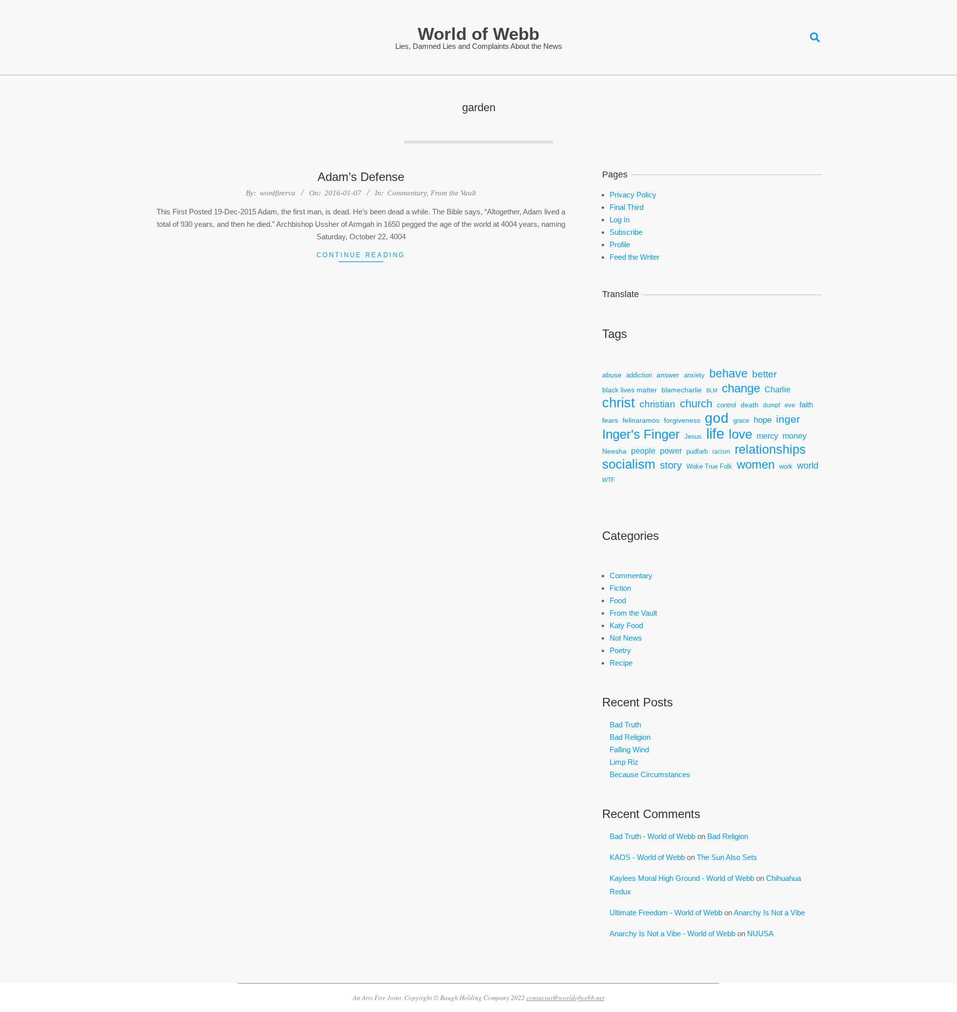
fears (610, 420)
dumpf (771, 405)
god (717, 418)
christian (657, 404)
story (671, 465)
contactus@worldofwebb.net (565, 997)
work (786, 466)
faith (806, 404)
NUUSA (760, 933)
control (726, 405)
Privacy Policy (633, 194)
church (696, 403)
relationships (770, 449)
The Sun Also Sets (727, 857)
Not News (626, 638)
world (807, 466)
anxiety (694, 375)
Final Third (626, 207)
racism (721, 451)
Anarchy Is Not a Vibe (769, 912)
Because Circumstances (650, 774)
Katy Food (626, 625)
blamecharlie (681, 390)
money (794, 436)
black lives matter (629, 390)
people (643, 451)
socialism (628, 464)
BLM (711, 390)
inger (788, 419)
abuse (612, 375)
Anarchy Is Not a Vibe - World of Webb (672, 933)
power (671, 450)
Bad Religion (630, 737)
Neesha (614, 451)
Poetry (620, 650)
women (756, 464)
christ (618, 403)
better (764, 374)
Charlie (778, 389)
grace (741, 420)
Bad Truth (625, 724)
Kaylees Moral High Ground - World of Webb (682, 878)
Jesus (693, 436)
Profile (620, 244)
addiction (639, 375)
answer (667, 375)
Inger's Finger (641, 434)
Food (618, 600)
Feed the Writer (634, 257)
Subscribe (626, 232)
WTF (608, 480)
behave (728, 373)
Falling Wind (629, 749)
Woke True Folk (709, 466)
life (715, 433)
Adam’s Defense (361, 176)
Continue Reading (361, 255)
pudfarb (697, 451)
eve (790, 405)
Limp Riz (624, 762)
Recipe (621, 663)
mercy (767, 435)
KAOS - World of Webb (647, 857)
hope (763, 420)
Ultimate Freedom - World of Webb (666, 912)
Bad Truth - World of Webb (652, 836)
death (750, 405)
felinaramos (641, 420)
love (740, 434)
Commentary (407, 193)
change (741, 388)
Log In (620, 219)
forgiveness (682, 420)
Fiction (620, 588)
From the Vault (453, 193)
